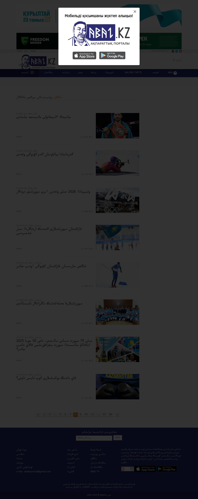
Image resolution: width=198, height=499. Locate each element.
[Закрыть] (136, 12)
